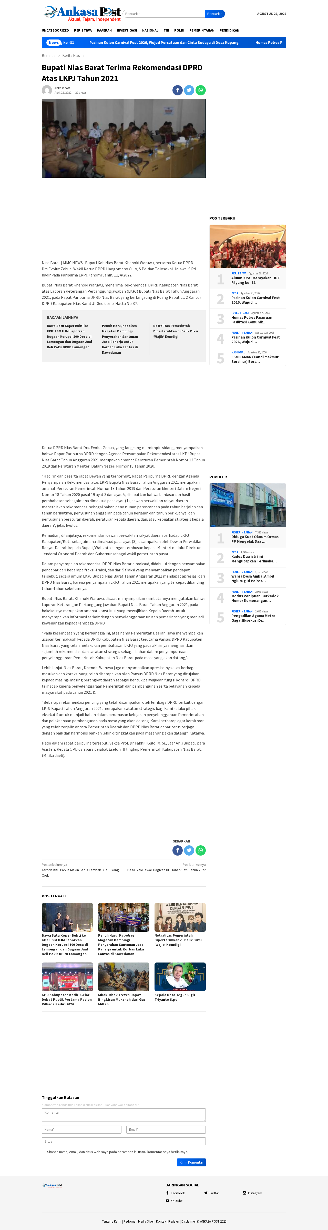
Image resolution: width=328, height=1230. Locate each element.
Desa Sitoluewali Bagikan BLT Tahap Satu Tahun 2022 (166, 867)
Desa (234, 293)
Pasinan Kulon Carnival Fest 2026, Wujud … (255, 300)
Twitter (214, 1193)
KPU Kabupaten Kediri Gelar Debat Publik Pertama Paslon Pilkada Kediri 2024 (67, 999)
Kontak (161, 1221)
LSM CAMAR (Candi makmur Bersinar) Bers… (255, 359)
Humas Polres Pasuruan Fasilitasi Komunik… (251, 319)
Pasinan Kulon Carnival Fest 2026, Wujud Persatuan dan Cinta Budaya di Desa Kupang (143, 42)
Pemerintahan (242, 332)
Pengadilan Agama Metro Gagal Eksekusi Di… (253, 618)
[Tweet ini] (189, 90)
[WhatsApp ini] (201, 90)
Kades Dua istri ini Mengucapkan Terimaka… (254, 558)
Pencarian (214, 13)
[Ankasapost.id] (82, 13)
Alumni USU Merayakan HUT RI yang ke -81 (255, 280)
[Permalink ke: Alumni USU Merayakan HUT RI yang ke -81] (247, 246)
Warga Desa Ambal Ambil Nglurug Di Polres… (252, 578)
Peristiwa (238, 273)
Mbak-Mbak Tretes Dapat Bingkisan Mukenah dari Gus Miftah (122, 999)
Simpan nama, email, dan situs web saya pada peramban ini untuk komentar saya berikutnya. (117, 1151)
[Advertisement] (124, 219)
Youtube (176, 1201)
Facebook (178, 1193)
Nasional (238, 352)
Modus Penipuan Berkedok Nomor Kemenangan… (255, 598)
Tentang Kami (111, 1221)
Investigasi (240, 313)
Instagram (255, 1193)
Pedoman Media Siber (139, 1221)
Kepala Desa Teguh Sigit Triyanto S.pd (175, 997)
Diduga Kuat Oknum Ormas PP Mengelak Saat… (255, 539)
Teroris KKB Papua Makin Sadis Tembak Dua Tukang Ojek (80, 870)
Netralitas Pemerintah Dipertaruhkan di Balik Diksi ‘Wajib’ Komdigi (175, 331)
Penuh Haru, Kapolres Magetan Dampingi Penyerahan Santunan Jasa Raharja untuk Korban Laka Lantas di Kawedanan (121, 944)
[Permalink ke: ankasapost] (47, 89)
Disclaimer (188, 1221)
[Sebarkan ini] (177, 90)
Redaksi (173, 1221)
